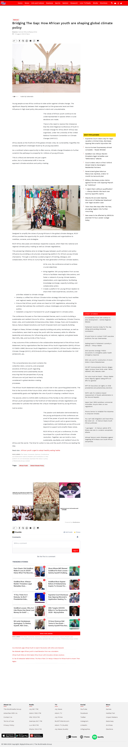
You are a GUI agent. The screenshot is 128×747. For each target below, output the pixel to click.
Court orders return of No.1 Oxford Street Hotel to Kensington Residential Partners (98, 165)
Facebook (84, 713)
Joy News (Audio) (61, 729)
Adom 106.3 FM (35, 713)
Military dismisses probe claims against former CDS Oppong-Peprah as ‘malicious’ (99, 182)
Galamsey (110, 721)
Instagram (84, 721)
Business (49, 3)
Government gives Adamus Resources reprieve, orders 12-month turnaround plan (97, 173)
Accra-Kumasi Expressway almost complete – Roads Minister (98, 148)
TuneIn (74, 737)
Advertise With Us (10, 713)
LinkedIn (83, 725)
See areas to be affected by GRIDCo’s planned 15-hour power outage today (99, 217)
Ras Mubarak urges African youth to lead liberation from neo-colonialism (35, 651)
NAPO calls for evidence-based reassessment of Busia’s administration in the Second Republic (99, 396)
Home (20, 3)
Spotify (100, 737)
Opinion (65, 3)
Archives (109, 725)
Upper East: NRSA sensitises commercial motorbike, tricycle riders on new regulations (98, 405)
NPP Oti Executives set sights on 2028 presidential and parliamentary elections (98, 388)
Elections (103, 3)
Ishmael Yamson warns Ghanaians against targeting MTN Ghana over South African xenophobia (99, 440)
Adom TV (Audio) (61, 725)
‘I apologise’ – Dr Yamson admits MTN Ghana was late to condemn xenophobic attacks (99, 431)
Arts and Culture (37, 3)
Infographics (85, 729)
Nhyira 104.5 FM (35, 729)
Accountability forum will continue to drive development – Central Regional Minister (98, 321)
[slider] (37, 518)
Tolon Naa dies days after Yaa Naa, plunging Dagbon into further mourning (98, 209)
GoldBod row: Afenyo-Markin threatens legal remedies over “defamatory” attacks (96, 156)
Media (95, 3)
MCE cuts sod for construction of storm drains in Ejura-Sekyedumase (98, 362)
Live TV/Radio (85, 3)
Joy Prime (58, 717)
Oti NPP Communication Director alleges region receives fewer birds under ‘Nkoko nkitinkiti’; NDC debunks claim (99, 370)
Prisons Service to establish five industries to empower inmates (99, 414)
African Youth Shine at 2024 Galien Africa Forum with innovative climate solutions (38, 655)
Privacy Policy (9, 725)
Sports (57, 3)
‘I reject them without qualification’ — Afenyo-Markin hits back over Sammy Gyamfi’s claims (98, 191)
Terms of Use (9, 721)
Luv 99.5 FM (34, 725)
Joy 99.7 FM (33, 709)
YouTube (83, 709)
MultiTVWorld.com (62, 721)
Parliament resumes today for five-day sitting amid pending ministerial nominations (98, 330)
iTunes (87, 737)
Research (74, 3)
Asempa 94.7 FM (35, 721)
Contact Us (8, 717)
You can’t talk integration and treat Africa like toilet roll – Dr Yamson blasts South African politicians (99, 422)
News (27, 3)
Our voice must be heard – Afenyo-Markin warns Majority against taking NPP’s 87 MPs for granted (99, 380)
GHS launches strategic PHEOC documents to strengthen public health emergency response (98, 354)
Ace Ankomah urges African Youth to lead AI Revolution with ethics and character (38, 648)
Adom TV (58, 713)
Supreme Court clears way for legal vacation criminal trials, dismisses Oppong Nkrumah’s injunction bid (99, 141)
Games (108, 709)
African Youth (23, 465)
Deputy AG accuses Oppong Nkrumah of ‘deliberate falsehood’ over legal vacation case (98, 200)
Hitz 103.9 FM (34, 717)
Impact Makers (112, 717)
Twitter (83, 717)
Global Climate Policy (37, 465)
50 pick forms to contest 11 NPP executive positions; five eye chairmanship (99, 338)
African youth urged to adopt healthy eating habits (40, 450)
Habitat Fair (110, 713)
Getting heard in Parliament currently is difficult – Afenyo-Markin (98, 345)
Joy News (58, 709)
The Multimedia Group (12, 709)
